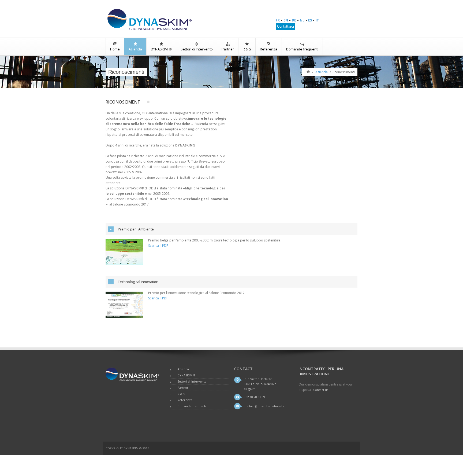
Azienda (135, 49)
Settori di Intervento (197, 49)
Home (115, 49)
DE (294, 20)
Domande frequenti (302, 49)
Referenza (268, 49)
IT (317, 20)
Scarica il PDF (158, 245)
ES (310, 20)
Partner (228, 49)
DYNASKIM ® (161, 49)
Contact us (320, 390)
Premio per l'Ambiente (136, 229)
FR (278, 20)
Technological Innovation (138, 281)
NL (302, 20)
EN (285, 20)
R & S (247, 49)
